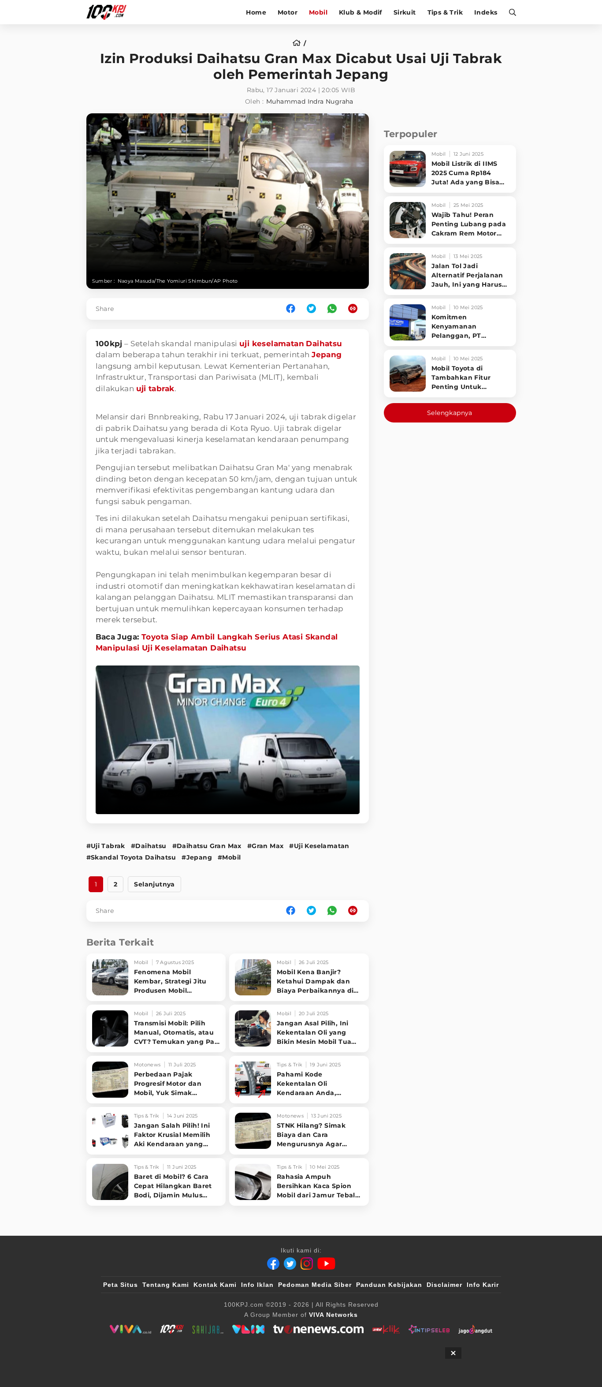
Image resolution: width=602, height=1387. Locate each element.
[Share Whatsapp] (332, 309)
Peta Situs (120, 1284)
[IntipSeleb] (429, 1329)
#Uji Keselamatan (319, 846)
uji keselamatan (271, 343)
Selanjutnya (154, 884)
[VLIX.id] (248, 1329)
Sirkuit (405, 12)
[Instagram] (307, 1263)
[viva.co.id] (130, 1329)
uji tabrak (155, 388)
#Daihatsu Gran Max (207, 846)
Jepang (327, 354)
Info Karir (483, 1284)
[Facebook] (273, 1263)
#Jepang (197, 857)
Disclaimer (444, 1284)
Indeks (485, 12)
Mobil (318, 12)
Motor (287, 12)
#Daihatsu (149, 846)
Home (256, 12)
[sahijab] (208, 1329)
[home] (299, 43)
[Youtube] (326, 1263)
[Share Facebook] (290, 309)
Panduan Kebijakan (389, 1284)
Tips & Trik (445, 12)
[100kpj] (172, 1329)
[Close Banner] (453, 1353)
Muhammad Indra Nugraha (309, 101)
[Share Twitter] (311, 309)
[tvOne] (318, 1329)
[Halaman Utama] (109, 12)
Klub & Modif (360, 12)
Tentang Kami (165, 1284)
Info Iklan (257, 1284)
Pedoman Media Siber (315, 1284)
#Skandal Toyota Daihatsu (131, 857)
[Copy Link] (355, 309)
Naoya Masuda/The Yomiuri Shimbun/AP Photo (178, 281)
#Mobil (229, 857)
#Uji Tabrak (105, 846)
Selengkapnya (449, 413)
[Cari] (509, 12)
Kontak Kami (215, 1284)
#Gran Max (265, 846)
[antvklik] (385, 1329)
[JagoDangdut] (475, 1329)
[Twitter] (290, 1263)
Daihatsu (324, 343)
